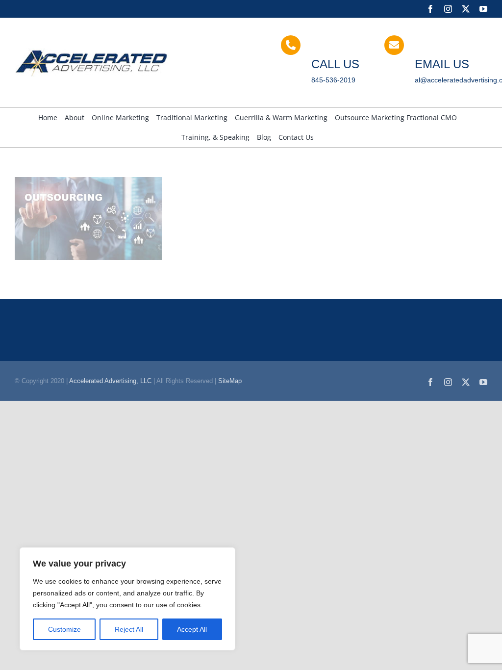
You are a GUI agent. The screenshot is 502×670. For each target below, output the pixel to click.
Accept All (192, 629)
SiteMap (230, 381)
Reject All (129, 629)
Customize (64, 629)
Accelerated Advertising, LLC (110, 381)
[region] (127, 598)
